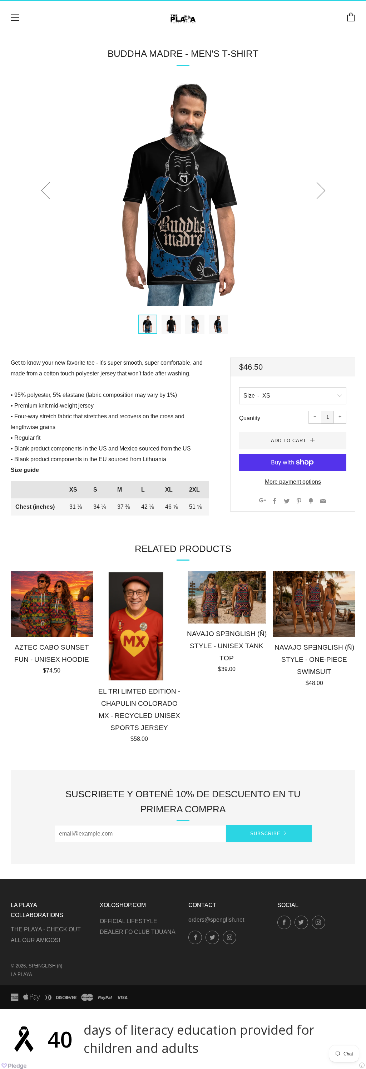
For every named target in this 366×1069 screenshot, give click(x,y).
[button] (147, 324)
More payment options (293, 482)
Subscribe (265, 833)
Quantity (249, 418)
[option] (183, 193)
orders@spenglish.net (216, 920)
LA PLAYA (21, 974)
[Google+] (262, 501)
